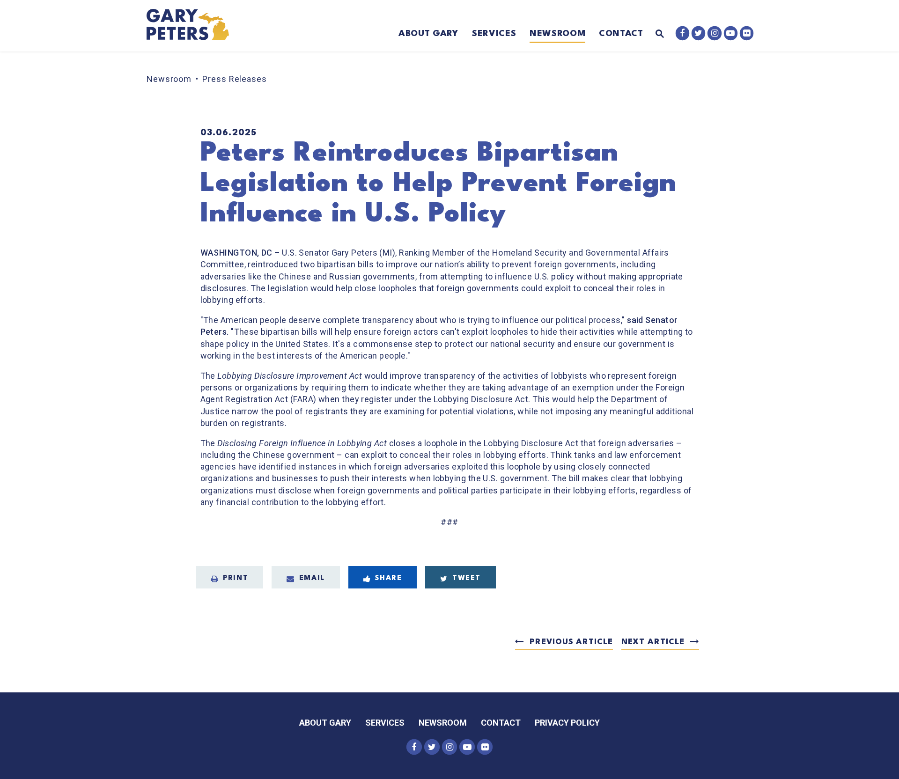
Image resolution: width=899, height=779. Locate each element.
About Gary (428, 33)
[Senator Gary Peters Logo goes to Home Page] (194, 26)
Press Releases (234, 79)
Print (235, 578)
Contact (621, 33)
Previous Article (571, 642)
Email (312, 578)
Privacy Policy (567, 723)
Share (388, 578)
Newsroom (557, 33)
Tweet (466, 578)
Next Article (653, 642)
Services (494, 33)
